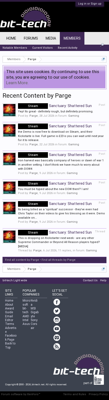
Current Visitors (42, 47)
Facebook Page (10, 337)
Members (72, 38)
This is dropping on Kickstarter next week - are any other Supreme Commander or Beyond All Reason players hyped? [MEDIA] (59, 242)
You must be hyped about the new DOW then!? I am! (53, 189)
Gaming (73, 115)
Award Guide (9, 310)
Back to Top (10, 345)
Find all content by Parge (22, 260)
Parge (33, 115)
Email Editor (9, 318)
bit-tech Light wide (15, 280)
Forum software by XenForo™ (20, 394)
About (9, 304)
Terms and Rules (74, 394)
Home (11, 38)
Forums (31, 38)
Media (51, 38)
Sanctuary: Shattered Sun (60, 105)
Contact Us (90, 280)
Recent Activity (67, 47)
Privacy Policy (98, 394)
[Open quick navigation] (103, 59)
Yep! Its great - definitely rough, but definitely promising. (55, 111)
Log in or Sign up (89, 3)
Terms (9, 324)
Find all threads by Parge (59, 260)
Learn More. (17, 82)
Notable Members (15, 47)
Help (103, 280)
